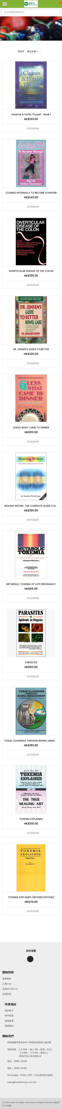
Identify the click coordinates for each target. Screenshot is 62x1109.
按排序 (21, 51)
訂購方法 (6, 983)
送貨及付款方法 (10, 988)
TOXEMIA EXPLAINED (31, 819)
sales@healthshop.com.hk (21, 1082)
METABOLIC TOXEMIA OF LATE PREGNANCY (31, 584)
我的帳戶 (9, 1010)
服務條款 (6, 978)
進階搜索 (9, 1020)
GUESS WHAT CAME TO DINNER (31, 427)
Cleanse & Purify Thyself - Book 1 (31, 114)
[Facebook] (30, 959)
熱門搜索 (9, 1015)
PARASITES (31, 662)
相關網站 (9, 1025)
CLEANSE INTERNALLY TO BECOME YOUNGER (31, 192)
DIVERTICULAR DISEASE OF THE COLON (31, 271)
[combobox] (31, 12)
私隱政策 (6, 994)
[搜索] (57, 12)
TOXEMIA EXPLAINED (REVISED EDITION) (31, 897)
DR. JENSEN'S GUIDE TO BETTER (31, 349)
